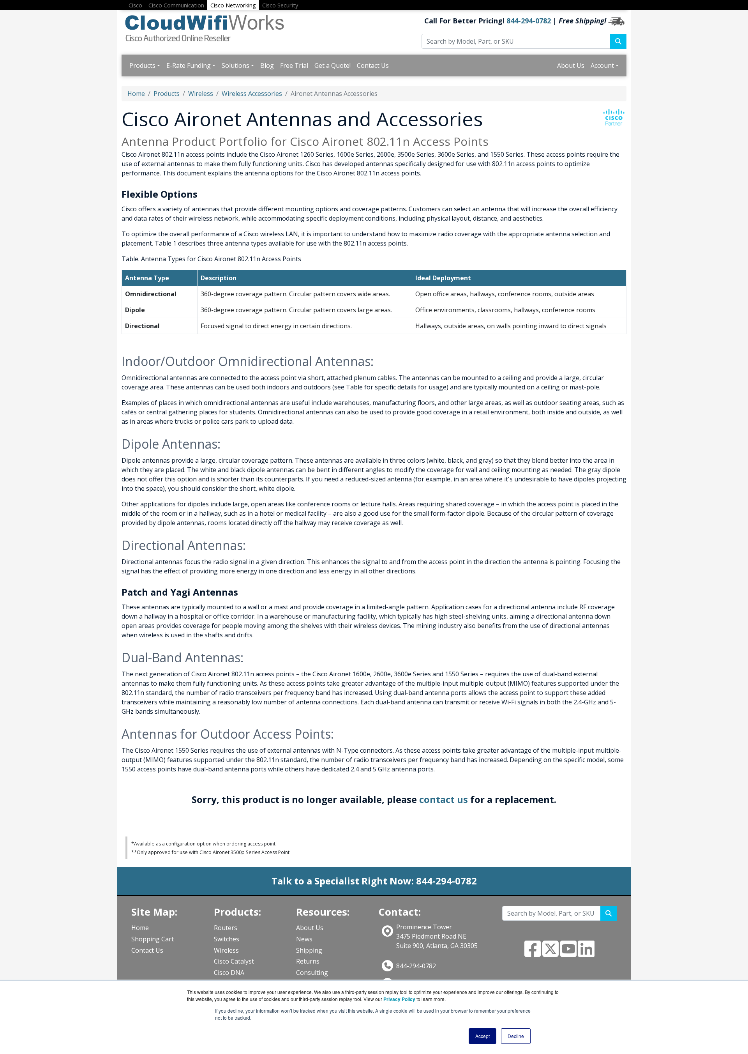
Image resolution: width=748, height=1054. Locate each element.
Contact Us (373, 65)
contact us (443, 799)
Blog (267, 65)
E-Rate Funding (188, 65)
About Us (570, 65)
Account (602, 65)
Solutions (235, 65)
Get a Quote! (332, 65)
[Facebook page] (532, 953)
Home (136, 93)
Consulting (312, 972)
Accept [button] (482, 1036)
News (304, 939)
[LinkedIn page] (586, 953)
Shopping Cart (152, 939)
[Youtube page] (568, 953)
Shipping (309, 950)
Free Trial (294, 65)
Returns (307, 961)
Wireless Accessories (252, 93)
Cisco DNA (229, 972)
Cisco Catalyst (234, 961)
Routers (225, 927)
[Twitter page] (550, 953)
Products (142, 65)
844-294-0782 (528, 20)
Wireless (200, 93)
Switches (226, 939)
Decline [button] (516, 1036)
